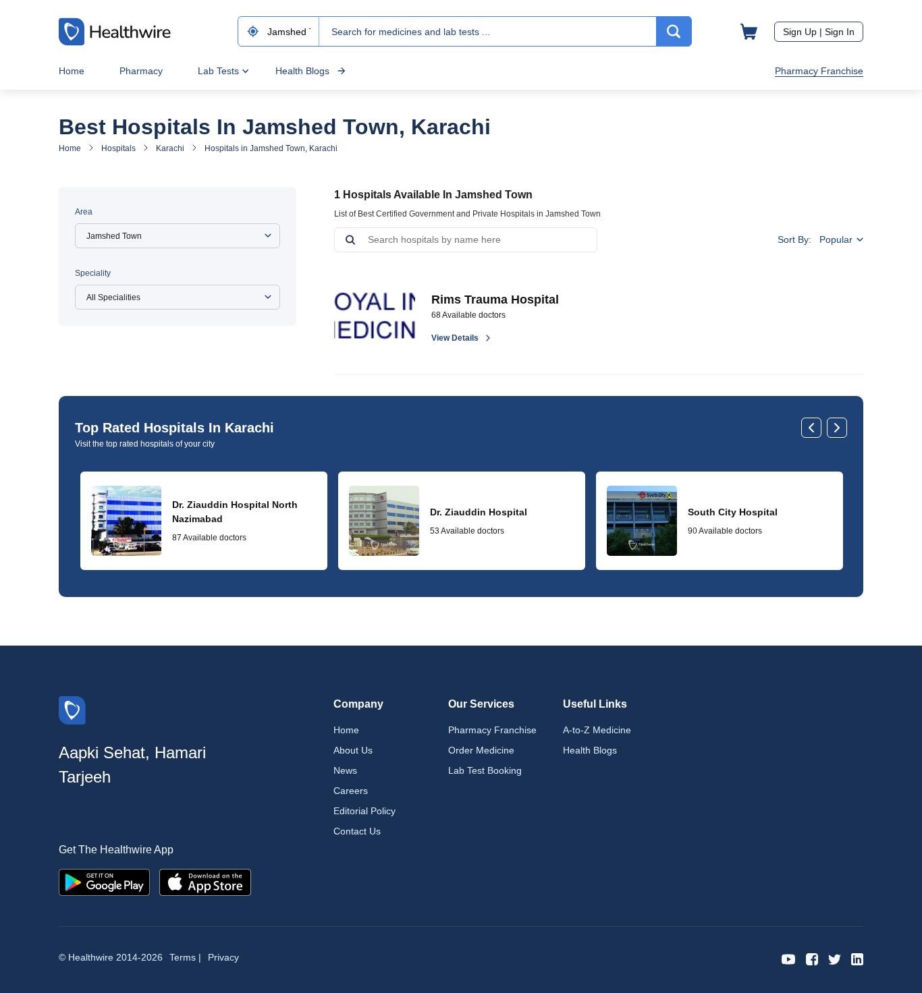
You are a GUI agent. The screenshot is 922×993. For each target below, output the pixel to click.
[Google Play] (104, 881)
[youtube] (789, 958)
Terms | (185, 957)
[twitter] (834, 958)
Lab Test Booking (485, 770)
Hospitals (118, 148)
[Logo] (72, 709)
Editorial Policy (364, 810)
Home (71, 70)
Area (83, 212)
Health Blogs (302, 70)
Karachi (170, 148)
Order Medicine (481, 750)
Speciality (93, 273)
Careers (350, 790)
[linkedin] (857, 958)
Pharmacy (141, 70)
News (345, 770)
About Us (353, 750)
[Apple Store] (205, 881)
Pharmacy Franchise (819, 70)
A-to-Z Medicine (597, 730)
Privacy (223, 957)
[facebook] (812, 958)
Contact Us (357, 831)
